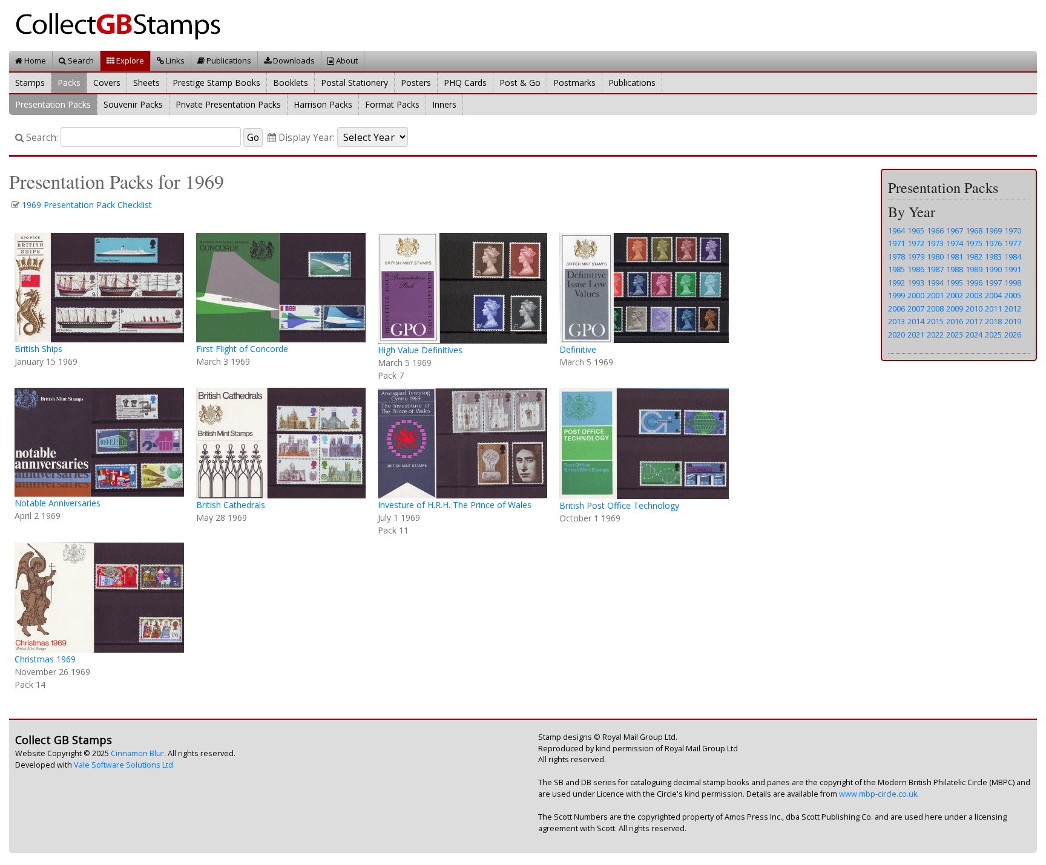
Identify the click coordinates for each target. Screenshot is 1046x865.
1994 (935, 282)
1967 (954, 230)
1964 (896, 230)
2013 (896, 321)
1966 (935, 230)
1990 (993, 269)
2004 (993, 295)
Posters (416, 82)
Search (80, 60)
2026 (1012, 334)
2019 (1012, 321)
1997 (993, 282)
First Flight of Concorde (242, 348)
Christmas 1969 (45, 659)
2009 (954, 308)
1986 (915, 269)
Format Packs (392, 104)
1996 (973, 282)
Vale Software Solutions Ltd (123, 765)
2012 (1012, 308)
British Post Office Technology (619, 505)
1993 (915, 282)
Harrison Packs (323, 104)
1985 (896, 269)
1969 (993, 230)
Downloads (293, 60)
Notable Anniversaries (57, 503)
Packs (69, 82)
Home (34, 60)
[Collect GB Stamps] (122, 24)
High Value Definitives (420, 350)
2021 (915, 334)
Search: (41, 137)
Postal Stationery (354, 82)
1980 (935, 256)
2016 (954, 321)
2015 (935, 321)
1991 (1012, 269)
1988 (954, 269)
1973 (935, 243)
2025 (993, 334)
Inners (444, 104)
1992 (896, 282)
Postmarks (574, 82)
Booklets (290, 82)
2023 (954, 334)
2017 (973, 321)
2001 (935, 295)
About (346, 60)
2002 (954, 295)
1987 (935, 269)
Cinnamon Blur (137, 753)
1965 (915, 230)
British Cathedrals (230, 505)
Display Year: (305, 137)
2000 (915, 295)
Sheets (146, 82)
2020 (896, 334)
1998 (1012, 282)
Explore (129, 60)
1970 (1012, 230)
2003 (973, 295)
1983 (993, 256)
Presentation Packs (53, 104)
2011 (993, 308)
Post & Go (520, 82)
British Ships (38, 348)
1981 (954, 256)
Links (174, 60)
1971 (896, 243)
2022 (935, 334)
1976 (993, 243)
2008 (935, 308)
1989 (973, 269)
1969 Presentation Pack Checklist (87, 205)
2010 (973, 308)
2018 (993, 321)
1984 (1012, 256)
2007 (915, 308)
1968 (973, 230)
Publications (228, 60)
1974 (954, 243)
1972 (915, 243)
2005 (1012, 295)
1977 (1012, 243)
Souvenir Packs (133, 104)
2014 (915, 321)
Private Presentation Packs (228, 104)
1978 (896, 256)
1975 (973, 243)
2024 (973, 334)
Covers (106, 82)
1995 (954, 282)
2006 (896, 308)
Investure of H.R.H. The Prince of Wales (454, 505)
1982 (973, 256)
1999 (896, 295)
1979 (915, 256)
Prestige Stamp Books (216, 82)
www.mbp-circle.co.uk (878, 794)
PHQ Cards (465, 82)
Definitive (577, 349)
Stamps (30, 82)
